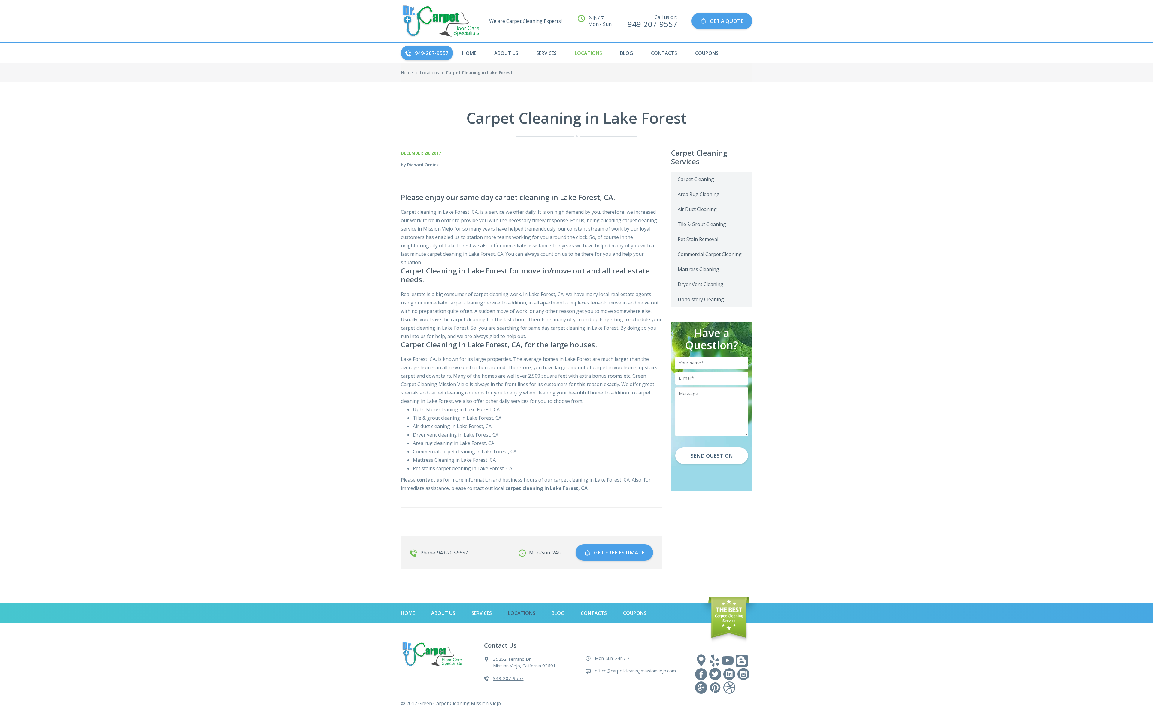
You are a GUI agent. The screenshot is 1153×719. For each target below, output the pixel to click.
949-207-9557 (432, 53)
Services (546, 53)
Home (407, 72)
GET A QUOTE (726, 20)
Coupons (707, 53)
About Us (506, 53)
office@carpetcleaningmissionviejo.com (635, 671)
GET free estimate (619, 552)
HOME (469, 53)
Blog (626, 53)
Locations (588, 53)
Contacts (664, 53)
